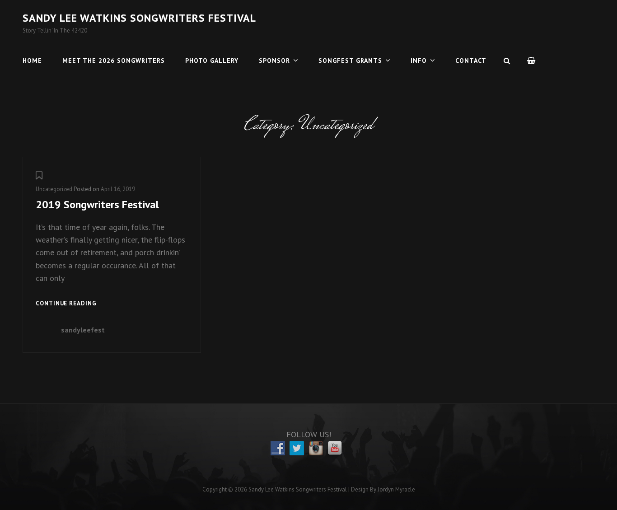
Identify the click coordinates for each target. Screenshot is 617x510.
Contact (470, 60)
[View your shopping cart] (532, 60)
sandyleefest (83, 329)
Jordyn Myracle (396, 489)
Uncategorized (54, 189)
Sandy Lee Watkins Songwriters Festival (139, 18)
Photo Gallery (211, 60)
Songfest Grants (350, 60)
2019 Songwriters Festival (97, 204)
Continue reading (66, 304)
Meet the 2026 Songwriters (113, 60)
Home (32, 60)
